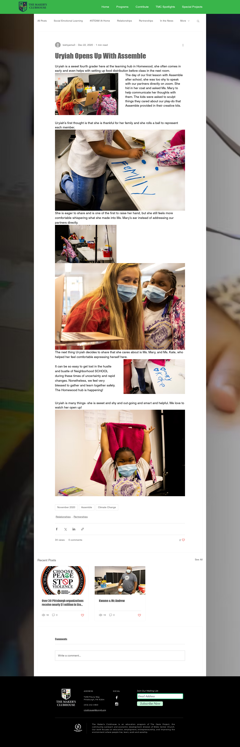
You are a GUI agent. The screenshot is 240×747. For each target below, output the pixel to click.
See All (199, 559)
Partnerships (146, 20)
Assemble (86, 507)
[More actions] (183, 45)
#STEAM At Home (100, 20)
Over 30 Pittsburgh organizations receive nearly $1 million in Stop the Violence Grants (62, 603)
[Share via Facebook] (56, 529)
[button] (198, 20)
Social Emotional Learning (68, 20)
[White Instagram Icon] (117, 704)
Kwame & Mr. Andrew (112, 601)
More (183, 20)
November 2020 (66, 507)
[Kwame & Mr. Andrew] (120, 580)
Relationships (124, 20)
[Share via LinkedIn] (74, 529)
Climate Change (107, 507)
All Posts (42, 20)
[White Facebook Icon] (117, 697)
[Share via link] (82, 529)
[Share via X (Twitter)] (65, 529)
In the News (166, 20)
